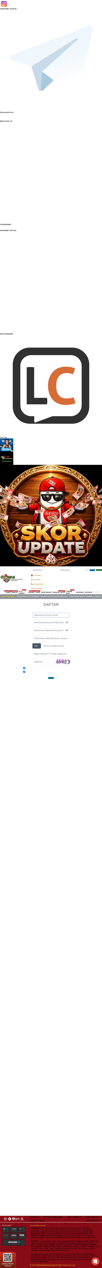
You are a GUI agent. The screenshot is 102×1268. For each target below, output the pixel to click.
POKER (8, 592)
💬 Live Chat (35, 580)
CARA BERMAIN (93, 1217)
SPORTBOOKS (46, 592)
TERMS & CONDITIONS (53, 1217)
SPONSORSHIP (93, 1221)
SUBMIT (51, 678)
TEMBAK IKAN (70, 592)
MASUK (92, 570)
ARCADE (31, 592)
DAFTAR (99, 570)
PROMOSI (88, 592)
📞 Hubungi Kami (37, 584)
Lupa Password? (37, 588)
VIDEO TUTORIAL (37, 1221)
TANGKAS (56, 592)
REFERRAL (80, 592)
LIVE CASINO (22, 592)
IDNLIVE (15, 592)
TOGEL (37, 592)
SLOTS (62, 592)
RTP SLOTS (34, 1217)
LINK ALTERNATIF (74, 1217)
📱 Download (36, 575)
